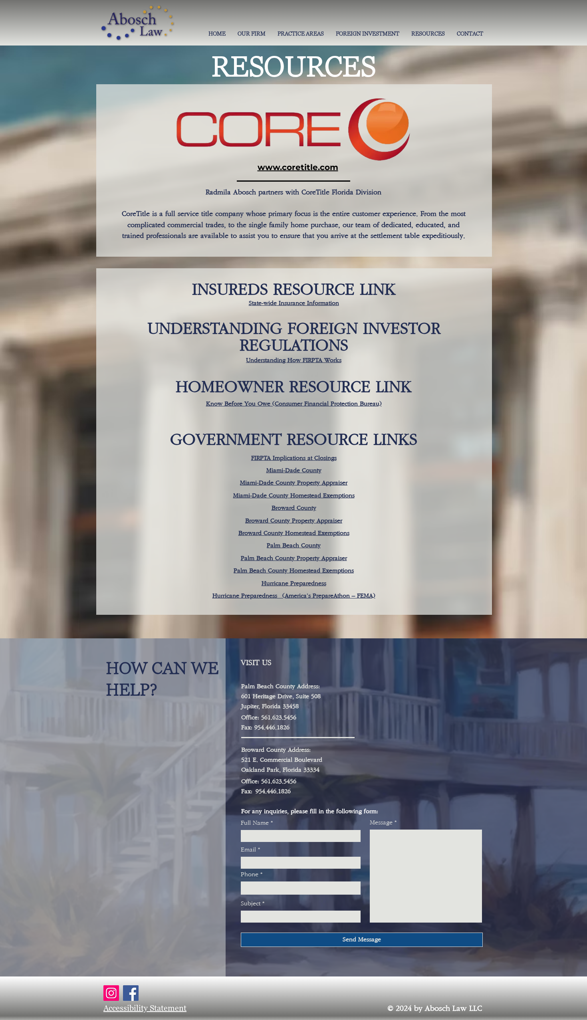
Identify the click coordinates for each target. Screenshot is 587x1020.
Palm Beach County (294, 545)
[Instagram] (111, 993)
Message (381, 823)
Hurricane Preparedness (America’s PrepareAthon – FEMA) (293, 595)
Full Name (255, 823)
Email (248, 850)
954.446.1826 (273, 791)
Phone (249, 874)
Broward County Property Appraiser (293, 520)
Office (249, 781)
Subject (250, 904)
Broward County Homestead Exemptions (293, 533)
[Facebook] (131, 993)
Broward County (294, 508)
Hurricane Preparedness (294, 583)
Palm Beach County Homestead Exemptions (294, 570)
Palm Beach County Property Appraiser (294, 558)
